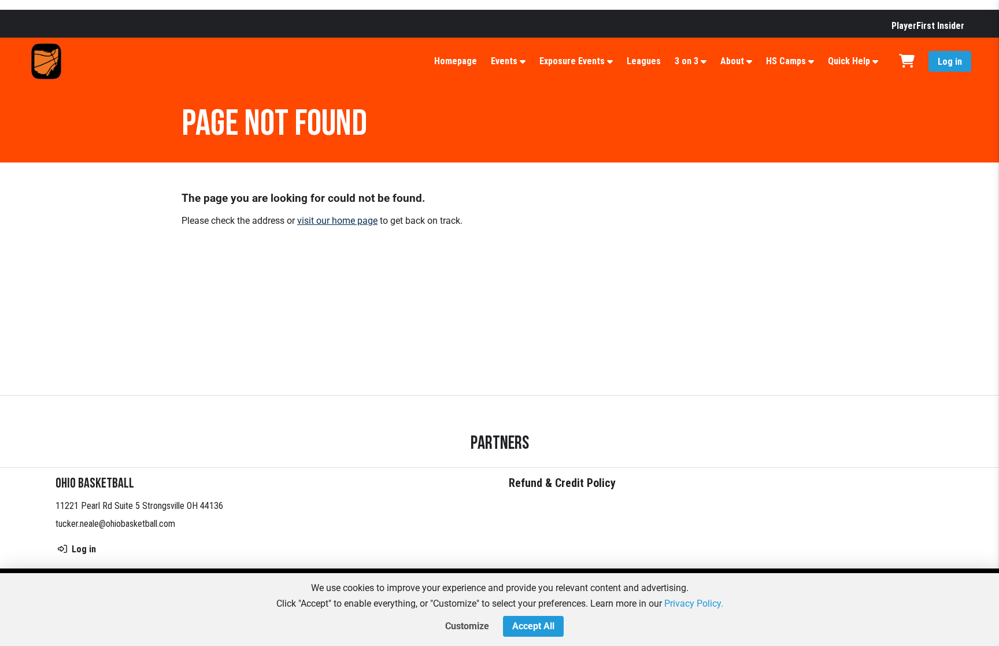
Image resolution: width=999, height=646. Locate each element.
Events (504, 61)
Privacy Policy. (693, 603)
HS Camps (786, 61)
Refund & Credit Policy (562, 483)
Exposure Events (572, 61)
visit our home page (337, 220)
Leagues (644, 61)
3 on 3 (686, 61)
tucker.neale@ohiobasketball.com (115, 523)
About (732, 61)
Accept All (533, 626)
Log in (950, 61)
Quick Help (849, 61)
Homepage (455, 61)
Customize (467, 626)
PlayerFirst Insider (927, 25)
